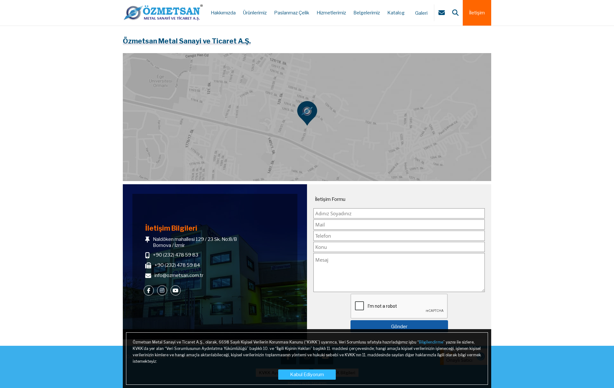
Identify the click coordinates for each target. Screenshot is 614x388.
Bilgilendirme (431, 342)
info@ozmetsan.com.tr (178, 275)
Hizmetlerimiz (331, 13)
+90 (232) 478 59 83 (175, 255)
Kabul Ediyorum (307, 374)
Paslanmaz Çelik (291, 13)
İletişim (477, 13)
